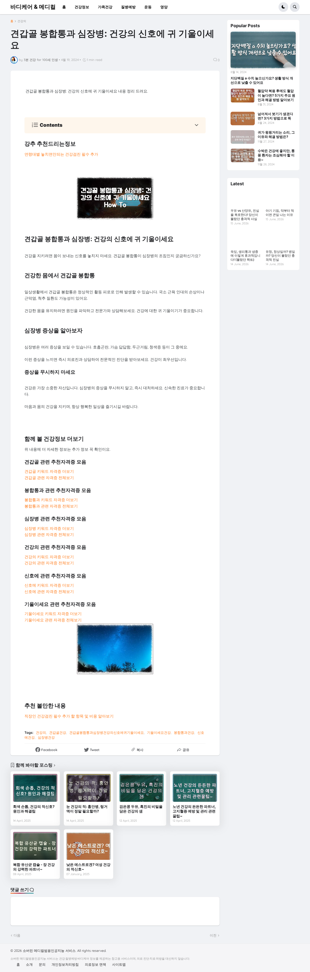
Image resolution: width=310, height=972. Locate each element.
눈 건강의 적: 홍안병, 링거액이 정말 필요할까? (87, 809)
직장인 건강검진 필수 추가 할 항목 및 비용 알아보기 (69, 716)
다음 (17, 935)
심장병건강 (46, 737)
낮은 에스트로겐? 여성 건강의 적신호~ (88, 867)
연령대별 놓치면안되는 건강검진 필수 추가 (61, 154)
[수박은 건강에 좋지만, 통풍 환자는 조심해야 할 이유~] (243, 155)
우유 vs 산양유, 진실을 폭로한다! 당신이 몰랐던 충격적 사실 (245, 215)
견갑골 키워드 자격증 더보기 (49, 471)
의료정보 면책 (95, 964)
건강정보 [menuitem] (82, 7)
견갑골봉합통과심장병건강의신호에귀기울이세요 (106, 732)
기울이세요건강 (159, 732)
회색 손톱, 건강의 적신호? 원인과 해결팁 (33, 809)
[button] (283, 7)
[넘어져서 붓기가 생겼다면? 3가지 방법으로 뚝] (243, 118)
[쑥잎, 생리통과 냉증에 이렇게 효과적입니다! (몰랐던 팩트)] (246, 238)
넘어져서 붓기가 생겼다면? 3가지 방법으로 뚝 (275, 116)
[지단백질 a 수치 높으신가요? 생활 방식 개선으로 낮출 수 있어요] (263, 50)
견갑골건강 (57, 732)
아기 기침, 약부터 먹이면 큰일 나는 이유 (280, 213)
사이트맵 (119, 964)
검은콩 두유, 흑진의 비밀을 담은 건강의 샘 (141, 809)
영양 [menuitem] (164, 7)
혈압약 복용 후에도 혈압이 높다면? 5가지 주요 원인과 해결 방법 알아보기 (276, 95)
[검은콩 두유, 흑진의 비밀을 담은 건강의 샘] (141, 788)
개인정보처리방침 (65, 964)
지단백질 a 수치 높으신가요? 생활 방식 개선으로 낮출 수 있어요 (262, 80)
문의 (42, 964)
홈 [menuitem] (64, 7)
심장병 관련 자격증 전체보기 (49, 534)
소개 (29, 964)
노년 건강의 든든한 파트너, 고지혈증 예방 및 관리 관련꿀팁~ (194, 811)
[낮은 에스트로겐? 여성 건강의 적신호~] (88, 846)
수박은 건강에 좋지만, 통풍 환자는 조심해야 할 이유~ (276, 155)
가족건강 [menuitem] (105, 7)
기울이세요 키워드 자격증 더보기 (53, 613)
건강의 (21, 21)
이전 (213, 935)
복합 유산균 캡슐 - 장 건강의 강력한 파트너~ (34, 867)
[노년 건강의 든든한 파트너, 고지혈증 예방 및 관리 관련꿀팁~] (195, 788)
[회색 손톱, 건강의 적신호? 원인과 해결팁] (35, 788)
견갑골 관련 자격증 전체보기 (49, 477)
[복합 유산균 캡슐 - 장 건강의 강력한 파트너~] (35, 846)
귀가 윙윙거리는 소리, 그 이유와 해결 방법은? (276, 134)
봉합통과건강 (184, 732)
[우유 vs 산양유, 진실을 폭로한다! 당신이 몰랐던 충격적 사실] (246, 198)
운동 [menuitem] (148, 7)
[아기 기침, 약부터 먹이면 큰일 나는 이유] (281, 198)
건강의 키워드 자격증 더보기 (49, 556)
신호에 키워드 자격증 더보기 (49, 585)
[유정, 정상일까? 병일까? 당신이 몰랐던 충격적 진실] (281, 238)
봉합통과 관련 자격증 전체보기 (51, 506)
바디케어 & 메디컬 (33, 6)
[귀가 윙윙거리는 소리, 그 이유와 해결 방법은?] (243, 137)
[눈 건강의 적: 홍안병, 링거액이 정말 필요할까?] (88, 788)
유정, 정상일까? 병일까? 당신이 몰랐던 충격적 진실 (280, 256)
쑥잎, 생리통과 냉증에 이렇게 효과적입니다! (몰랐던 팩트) (245, 256)
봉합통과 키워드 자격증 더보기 (51, 499)
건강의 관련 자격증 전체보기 (49, 562)
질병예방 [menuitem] (128, 7)
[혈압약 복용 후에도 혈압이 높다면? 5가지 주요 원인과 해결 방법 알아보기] (243, 95)
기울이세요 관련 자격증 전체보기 (53, 619)
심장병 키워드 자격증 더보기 (49, 528)
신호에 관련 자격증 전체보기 (49, 591)
